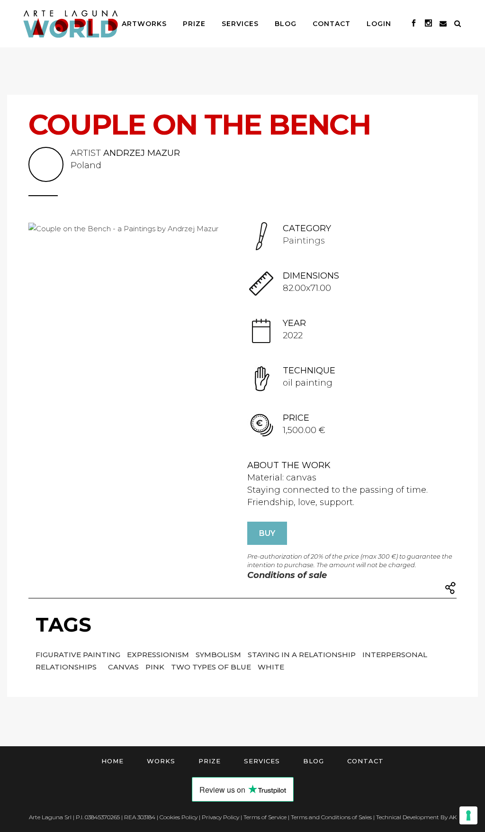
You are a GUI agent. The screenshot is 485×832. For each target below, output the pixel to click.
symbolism (219, 654)
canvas (124, 666)
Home (112, 761)
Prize (209, 761)
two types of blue (212, 666)
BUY (267, 533)
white (271, 666)
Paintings (304, 240)
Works (161, 761)
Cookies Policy (179, 817)
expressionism (159, 654)
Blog (313, 761)
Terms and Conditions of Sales (331, 817)
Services (262, 761)
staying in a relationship (303, 654)
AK (453, 817)
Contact (365, 761)
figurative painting (79, 654)
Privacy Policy (220, 817)
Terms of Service (265, 817)
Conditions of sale (287, 575)
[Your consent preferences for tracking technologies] (468, 815)
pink (155, 666)
